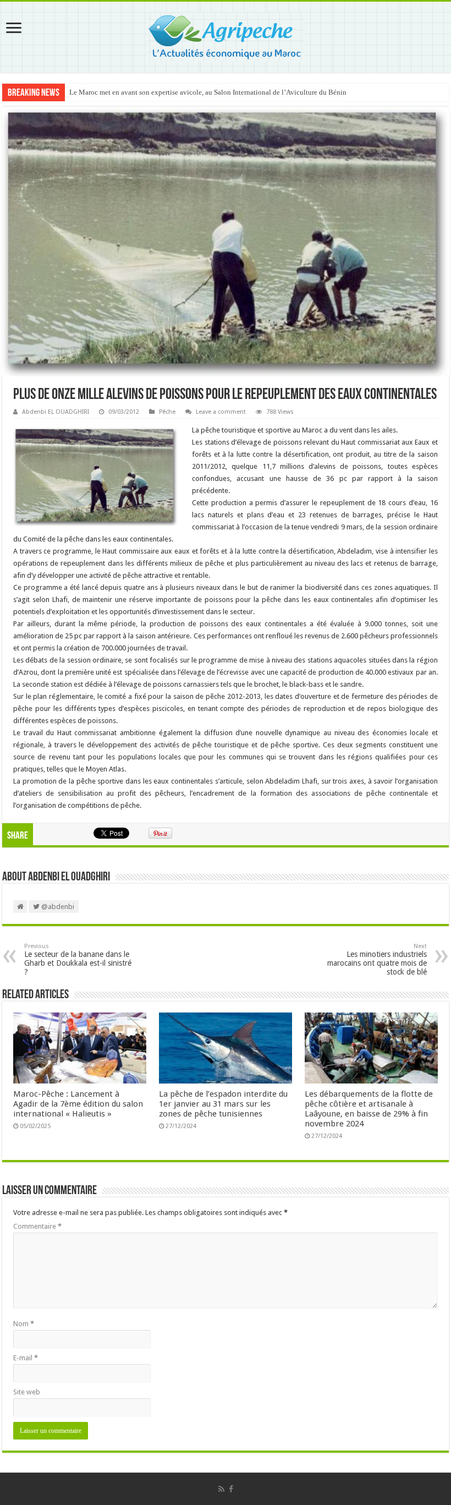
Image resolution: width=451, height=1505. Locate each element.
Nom (23, 1324)
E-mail (25, 1358)
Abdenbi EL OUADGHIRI (55, 411)
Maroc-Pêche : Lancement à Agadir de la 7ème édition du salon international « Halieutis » (78, 1104)
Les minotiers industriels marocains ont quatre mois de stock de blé (377, 959)
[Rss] (221, 1489)
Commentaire (37, 1226)
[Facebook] (231, 1489)
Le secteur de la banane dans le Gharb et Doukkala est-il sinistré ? (77, 959)
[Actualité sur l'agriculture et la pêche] (226, 35)
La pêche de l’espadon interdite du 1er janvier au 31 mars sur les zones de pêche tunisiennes (223, 1104)
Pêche (167, 411)
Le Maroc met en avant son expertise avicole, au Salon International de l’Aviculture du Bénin (207, 92)
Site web (26, 1392)
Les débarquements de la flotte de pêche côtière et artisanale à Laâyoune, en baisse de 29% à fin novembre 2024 (369, 1109)
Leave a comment (221, 411)
